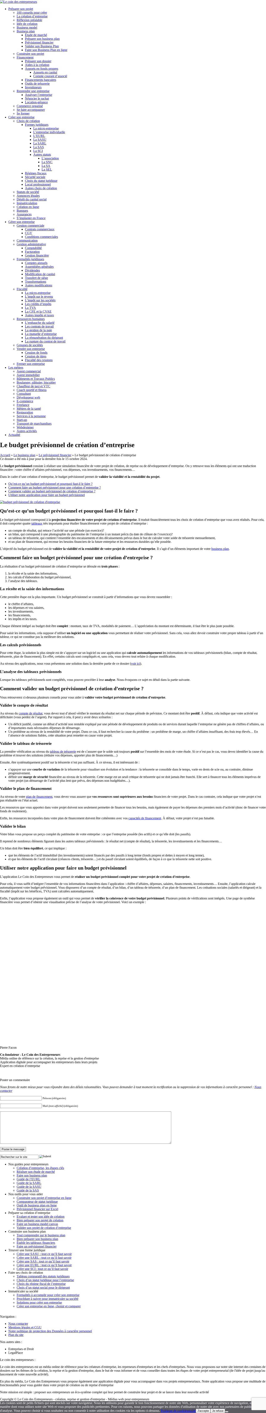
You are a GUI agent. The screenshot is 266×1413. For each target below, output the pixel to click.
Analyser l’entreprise (38, 95)
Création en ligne (28, 207)
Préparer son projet (20, 9)
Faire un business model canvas (37, 1224)
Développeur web (28, 397)
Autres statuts (42, 154)
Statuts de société (28, 192)
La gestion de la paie (38, 330)
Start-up (22, 420)
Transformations (35, 281)
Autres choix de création (41, 188)
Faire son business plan (32, 1175)
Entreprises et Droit (21, 1349)
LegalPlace (15, 1352)
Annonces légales (28, 195)
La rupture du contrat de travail (45, 341)
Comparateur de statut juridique (37, 1201)
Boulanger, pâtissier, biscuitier (36, 382)
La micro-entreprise (46, 128)
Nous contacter (18, 1323)
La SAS (38, 147)
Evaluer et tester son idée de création (40, 1216)
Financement (25, 57)
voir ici (135, 663)
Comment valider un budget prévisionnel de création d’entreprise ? (51, 491)
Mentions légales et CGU (25, 1327)
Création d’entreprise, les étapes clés (40, 1168)
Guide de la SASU (29, 1186)
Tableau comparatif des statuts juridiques (43, 1276)
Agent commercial (29, 371)
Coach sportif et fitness (32, 390)
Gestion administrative (31, 244)
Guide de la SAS (28, 1190)
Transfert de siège (36, 278)
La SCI (38, 151)
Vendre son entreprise (31, 349)
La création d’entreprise (32, 16)
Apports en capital (45, 72)
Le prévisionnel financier (55, 455)
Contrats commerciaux (39, 229)
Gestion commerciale (30, 225)
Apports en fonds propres (41, 68)
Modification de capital (40, 274)
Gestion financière (37, 255)
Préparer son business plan (42, 38)
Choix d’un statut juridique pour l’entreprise (45, 1280)
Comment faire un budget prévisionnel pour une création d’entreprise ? (54, 487)
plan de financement (39, 796)
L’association (50, 158)
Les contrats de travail (39, 326)
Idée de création (27, 24)
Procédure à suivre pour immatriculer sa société (47, 1298)
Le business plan (24, 455)
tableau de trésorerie (63, 751)
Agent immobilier (28, 375)
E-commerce (25, 401)
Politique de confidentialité (178, 1410)
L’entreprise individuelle (49, 132)
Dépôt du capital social (32, 199)
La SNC (47, 162)
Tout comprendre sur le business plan (41, 1235)
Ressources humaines (31, 319)
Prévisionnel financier (39, 42)
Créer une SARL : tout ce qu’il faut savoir (44, 1257)
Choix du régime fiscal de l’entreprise (41, 1284)
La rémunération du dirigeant (44, 337)
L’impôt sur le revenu (39, 296)
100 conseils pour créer (32, 12)
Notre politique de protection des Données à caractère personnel (50, 1331)
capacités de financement (144, 818)
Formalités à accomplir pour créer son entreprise (48, 1295)
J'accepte (203, 1410)
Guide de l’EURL (28, 1179)
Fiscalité (22, 289)
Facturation (32, 251)
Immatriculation (27, 203)
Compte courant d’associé (50, 76)
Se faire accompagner (31, 109)
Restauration (25, 412)
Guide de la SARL (29, 1183)
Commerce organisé (30, 106)
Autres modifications (38, 285)
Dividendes (32, 270)
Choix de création (28, 121)
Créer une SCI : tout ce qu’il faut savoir (42, 1269)
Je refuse (217, 1410)
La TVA (30, 308)
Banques (22, 210)
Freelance (23, 405)
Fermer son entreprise (31, 364)
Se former (23, 113)
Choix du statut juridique (41, 180)
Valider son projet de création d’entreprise (44, 1227)
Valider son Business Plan (42, 46)
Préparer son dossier (38, 61)
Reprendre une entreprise (33, 91)
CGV (28, 233)
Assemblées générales (39, 266)
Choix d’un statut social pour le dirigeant (43, 1287)
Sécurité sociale (35, 177)
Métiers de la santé (29, 408)
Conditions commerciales (41, 237)
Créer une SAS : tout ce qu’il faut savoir (43, 1261)
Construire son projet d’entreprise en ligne (44, 1198)
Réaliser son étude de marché (36, 1171)
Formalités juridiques (30, 259)
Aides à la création (37, 65)
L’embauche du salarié (39, 322)
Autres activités (27, 431)
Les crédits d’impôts (38, 304)
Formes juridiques (36, 124)
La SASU (39, 139)
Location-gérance (36, 102)
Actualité (14, 435)
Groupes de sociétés (30, 345)
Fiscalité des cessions (39, 360)
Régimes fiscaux (36, 173)
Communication (27, 240)
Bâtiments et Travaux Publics (36, 378)
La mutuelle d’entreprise (41, 334)
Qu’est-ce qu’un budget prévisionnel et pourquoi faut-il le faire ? (50, 484)
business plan (220, 549)
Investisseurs (33, 87)
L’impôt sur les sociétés (40, 300)
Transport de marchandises (34, 423)
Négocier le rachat (37, 98)
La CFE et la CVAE (38, 311)
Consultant (24, 393)
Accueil (5, 455)
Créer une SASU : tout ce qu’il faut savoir (44, 1254)
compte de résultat (30, 713)
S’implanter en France (31, 218)
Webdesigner (25, 427)
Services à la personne (31, 416)
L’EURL (39, 136)
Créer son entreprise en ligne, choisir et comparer (49, 1306)
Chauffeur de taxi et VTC (33, 386)
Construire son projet (30, 53)
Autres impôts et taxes (39, 315)
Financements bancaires (40, 80)
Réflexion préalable (29, 20)
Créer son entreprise (21, 117)
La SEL (47, 169)
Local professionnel (38, 184)
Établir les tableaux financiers (36, 1242)
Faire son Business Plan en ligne (46, 50)
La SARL (39, 143)
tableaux (36, 523)
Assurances (24, 214)
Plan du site (15, 1335)
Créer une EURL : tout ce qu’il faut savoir (44, 1265)
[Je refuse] (226, 1411)
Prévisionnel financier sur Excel (37, 1209)
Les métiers (15, 367)
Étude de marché (36, 35)
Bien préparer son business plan (37, 1239)
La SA (46, 166)
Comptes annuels (36, 263)
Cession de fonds (36, 352)
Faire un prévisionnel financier (37, 1246)
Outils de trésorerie (37, 83)
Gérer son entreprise (21, 222)
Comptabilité (33, 248)
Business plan (26, 31)
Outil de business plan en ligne (37, 1205)
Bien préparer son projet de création (40, 1220)
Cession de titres (35, 356)
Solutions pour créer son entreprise (39, 1302)
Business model (27, 27)
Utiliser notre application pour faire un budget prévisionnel (46, 495)
